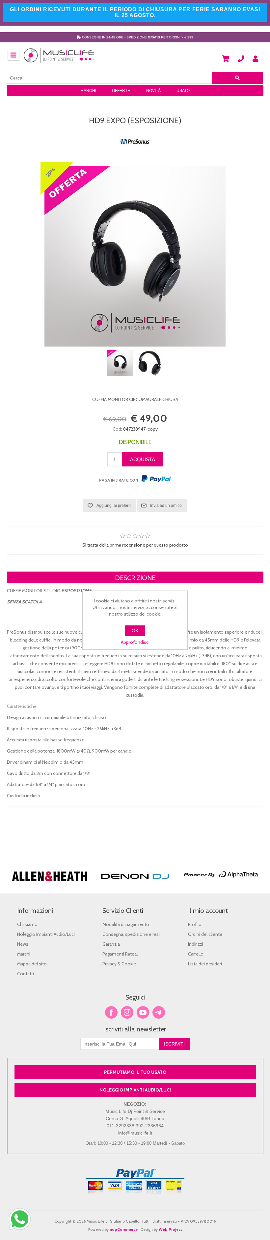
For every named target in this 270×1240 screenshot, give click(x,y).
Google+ (158, 1012)
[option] (50, 865)
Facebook (111, 1012)
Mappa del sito (32, 964)
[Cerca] (237, 78)
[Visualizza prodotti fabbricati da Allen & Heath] (49, 884)
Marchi (88, 90)
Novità (153, 90)
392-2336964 (150, 1125)
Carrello (195, 954)
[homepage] (59, 59)
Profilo (195, 924)
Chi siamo (27, 924)
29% (51, 172)
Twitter (127, 1012)
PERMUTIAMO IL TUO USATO (135, 1072)
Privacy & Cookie (119, 964)
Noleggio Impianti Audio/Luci (46, 934)
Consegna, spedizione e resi (131, 934)
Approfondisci (135, 642)
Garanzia (111, 944)
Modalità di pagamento (125, 924)
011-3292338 (120, 1125)
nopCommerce (124, 1229)
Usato (183, 90)
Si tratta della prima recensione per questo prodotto (135, 545)
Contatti (25, 974)
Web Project (170, 1229)
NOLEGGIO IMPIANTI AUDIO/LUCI (135, 1090)
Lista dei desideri (205, 964)
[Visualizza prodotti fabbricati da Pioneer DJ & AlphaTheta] (220, 884)
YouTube (143, 1012)
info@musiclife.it (135, 1133)
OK (135, 630)
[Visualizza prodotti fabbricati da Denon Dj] (135, 884)
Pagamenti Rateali (120, 954)
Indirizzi (195, 944)
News (22, 944)
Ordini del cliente (205, 934)
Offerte (121, 90)
